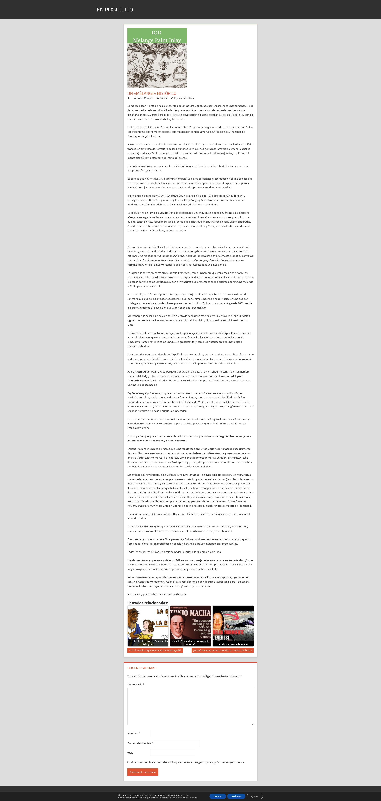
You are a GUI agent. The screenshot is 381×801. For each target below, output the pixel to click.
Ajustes (254, 796)
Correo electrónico (140, 743)
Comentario (135, 684)
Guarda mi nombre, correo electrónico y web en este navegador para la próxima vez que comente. (188, 762)
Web (130, 753)
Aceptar (218, 796)
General (163, 97)
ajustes (193, 797)
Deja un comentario (184, 97)
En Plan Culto (115, 9)
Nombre (133, 733)
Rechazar (236, 796)
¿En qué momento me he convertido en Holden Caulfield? (221, 651)
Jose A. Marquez (145, 97)
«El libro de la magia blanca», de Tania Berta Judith (155, 651)
